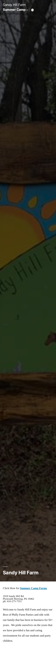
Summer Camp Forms (33, 588)
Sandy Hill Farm (14, 5)
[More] (32, 10)
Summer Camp (14, 10)
